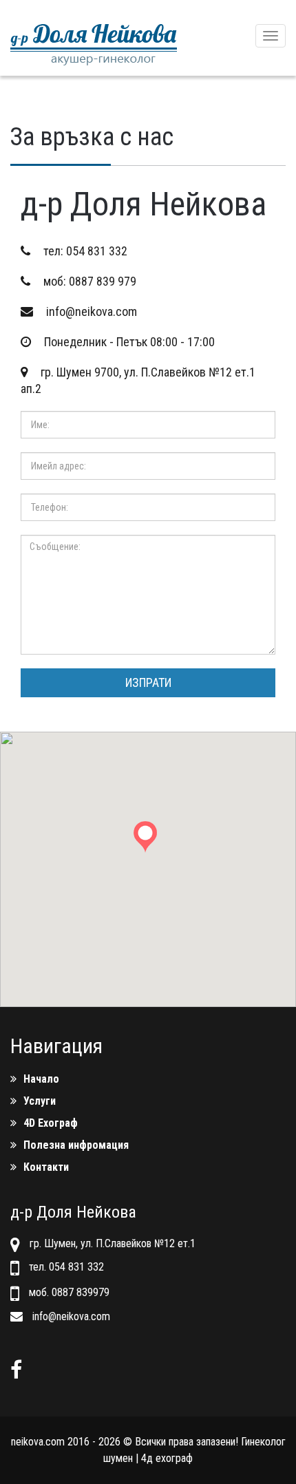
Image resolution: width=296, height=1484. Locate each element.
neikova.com (38, 1441)
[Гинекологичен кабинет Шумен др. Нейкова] (93, 38)
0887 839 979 (102, 281)
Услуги (39, 1100)
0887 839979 (80, 1292)
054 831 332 (96, 251)
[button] (148, 843)
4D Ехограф (50, 1123)
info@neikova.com (91, 311)
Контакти (46, 1167)
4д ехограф (167, 1458)
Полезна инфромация (76, 1145)
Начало (41, 1078)
